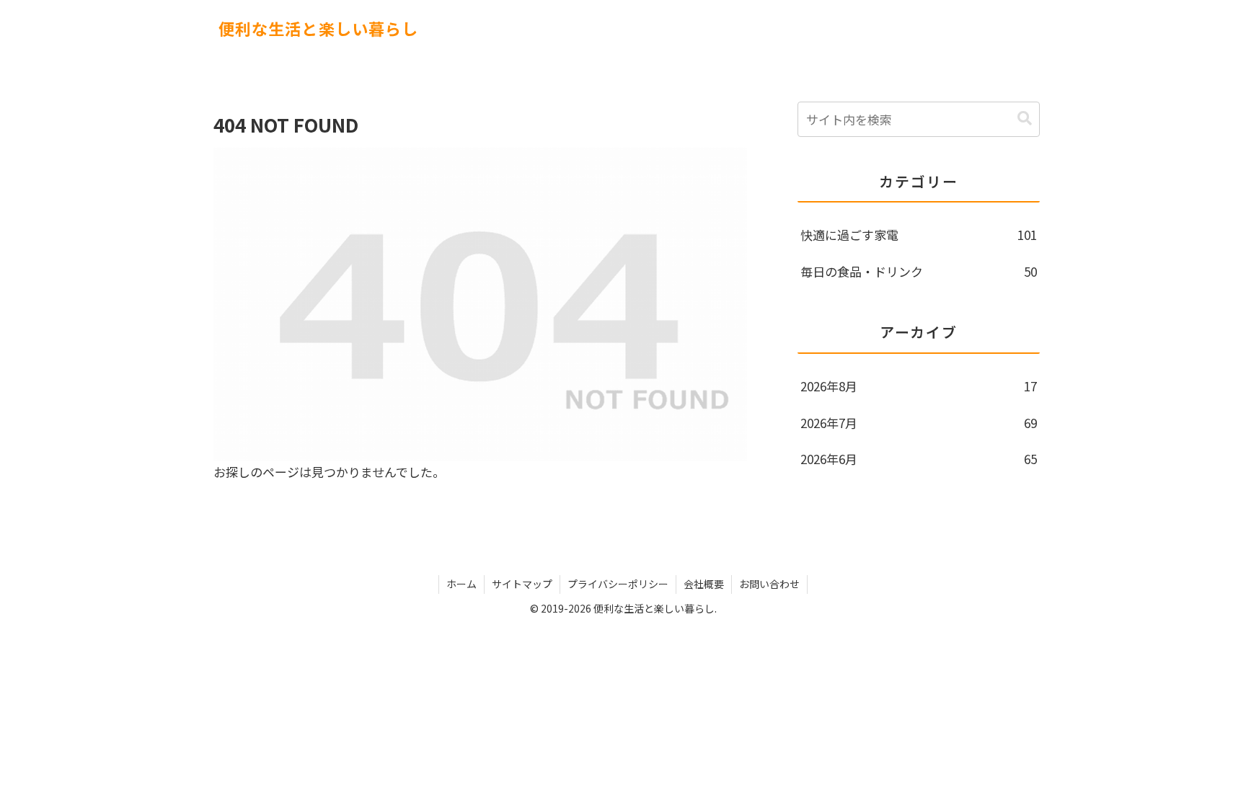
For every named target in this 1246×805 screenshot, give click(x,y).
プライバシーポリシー (617, 584)
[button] (1025, 118)
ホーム (461, 584)
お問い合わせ (769, 584)
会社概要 (704, 584)
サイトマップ (522, 584)
